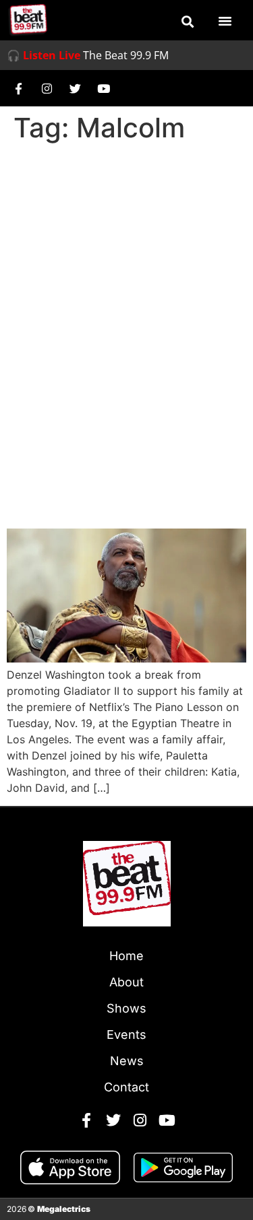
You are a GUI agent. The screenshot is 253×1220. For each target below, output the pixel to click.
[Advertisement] (126, 281)
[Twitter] (74, 88)
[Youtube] (103, 88)
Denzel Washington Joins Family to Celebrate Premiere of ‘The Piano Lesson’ (119, 465)
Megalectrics (63, 1209)
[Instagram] (46, 88)
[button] (187, 21)
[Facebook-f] (18, 88)
